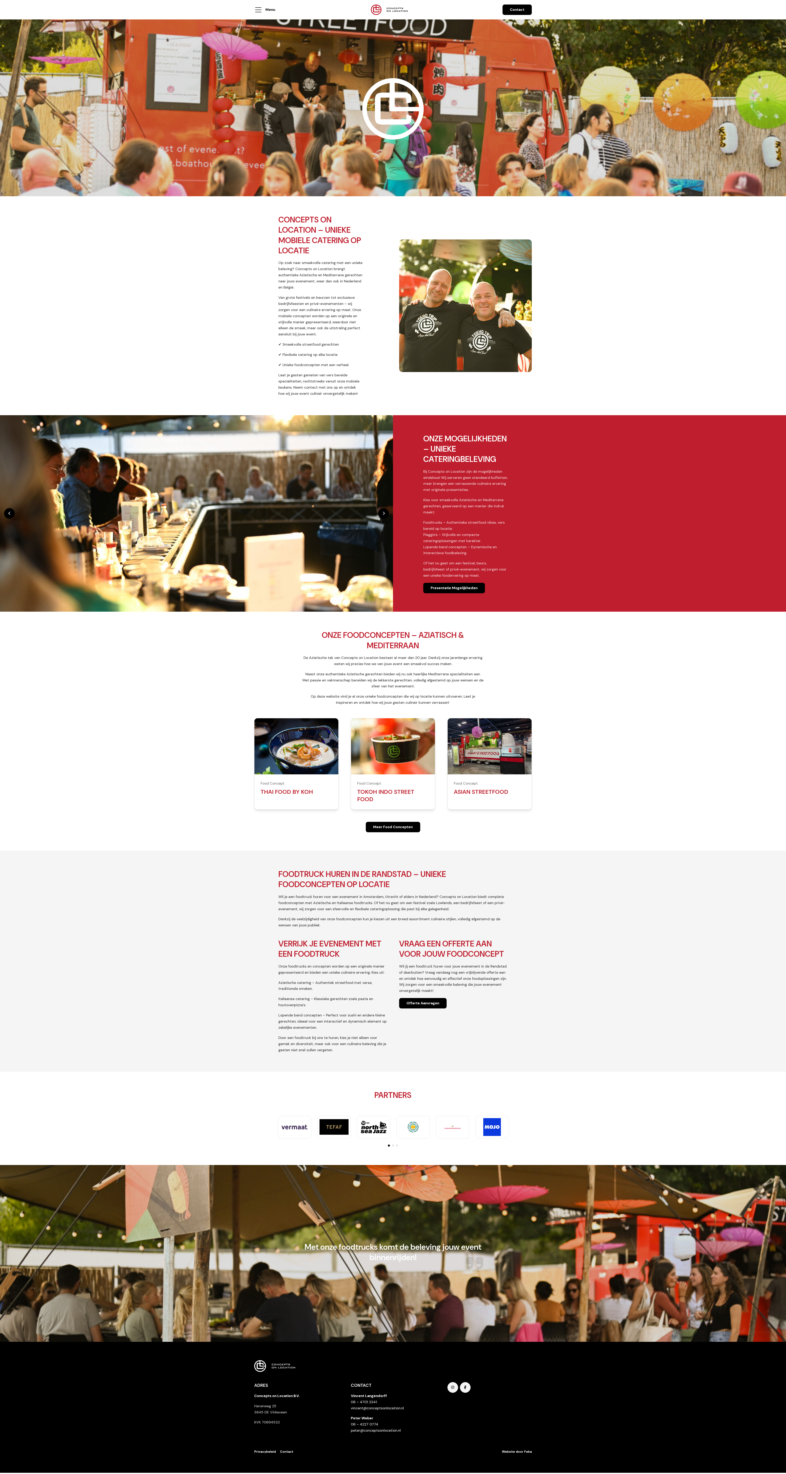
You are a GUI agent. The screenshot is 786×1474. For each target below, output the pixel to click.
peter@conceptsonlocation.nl (376, 1430)
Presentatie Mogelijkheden (454, 588)
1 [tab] (389, 1146)
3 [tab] (397, 1146)
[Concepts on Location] (389, 10)
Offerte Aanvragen (423, 1003)
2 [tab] (393, 1146)
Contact (517, 9)
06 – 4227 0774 (364, 1424)
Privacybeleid (265, 1452)
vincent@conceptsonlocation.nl (377, 1408)
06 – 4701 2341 (364, 1402)
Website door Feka (517, 1452)
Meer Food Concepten (393, 827)
